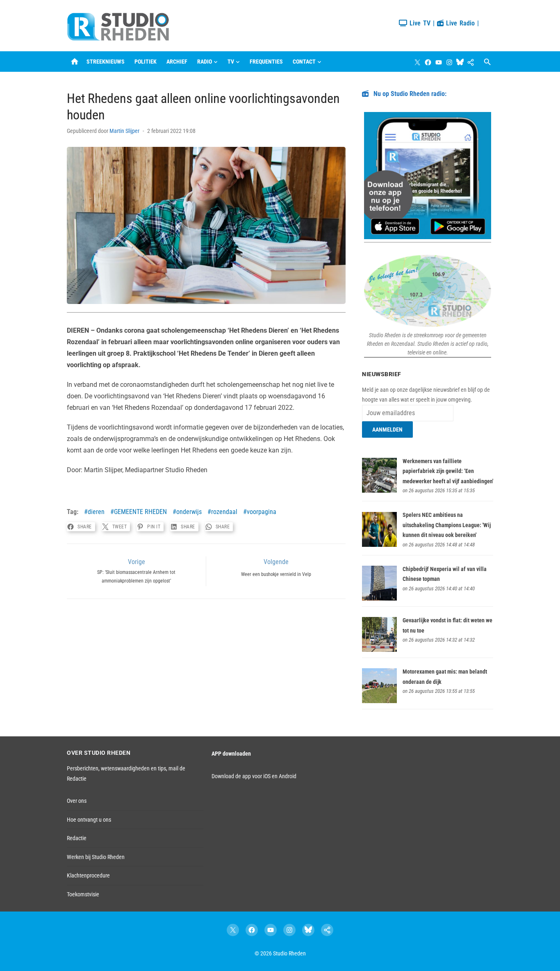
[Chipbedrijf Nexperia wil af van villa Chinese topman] (379, 598)
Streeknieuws (106, 61)
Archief (176, 61)
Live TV (418, 23)
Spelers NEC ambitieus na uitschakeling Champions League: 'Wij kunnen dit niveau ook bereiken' (447, 525)
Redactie (77, 838)
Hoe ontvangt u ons (89, 819)
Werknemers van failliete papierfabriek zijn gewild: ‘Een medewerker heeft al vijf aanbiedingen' (448, 471)
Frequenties (266, 61)
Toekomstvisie (83, 894)
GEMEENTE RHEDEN (140, 512)
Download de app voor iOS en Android (254, 776)
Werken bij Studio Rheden (96, 857)
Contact (304, 61)
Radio (204, 61)
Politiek (145, 61)
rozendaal (224, 512)
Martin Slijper (124, 131)
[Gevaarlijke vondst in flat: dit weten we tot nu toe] (379, 650)
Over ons (77, 800)
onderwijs (189, 512)
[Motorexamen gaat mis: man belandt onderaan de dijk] (379, 701)
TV (231, 61)
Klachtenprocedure (88, 875)
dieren (96, 512)
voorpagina (261, 512)
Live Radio (459, 23)
